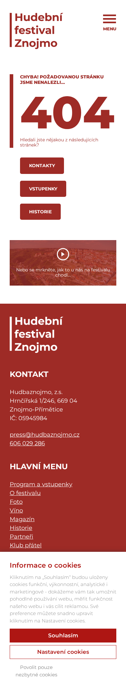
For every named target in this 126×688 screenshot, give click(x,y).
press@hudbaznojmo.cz (44, 434)
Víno (16, 510)
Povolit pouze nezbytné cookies (36, 671)
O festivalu (25, 493)
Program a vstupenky (41, 484)
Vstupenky (43, 189)
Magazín (22, 519)
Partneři (21, 536)
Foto (16, 501)
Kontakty (42, 165)
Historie (40, 212)
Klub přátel (26, 545)
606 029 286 (27, 443)
